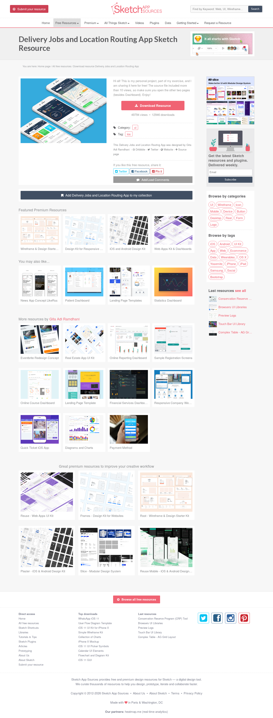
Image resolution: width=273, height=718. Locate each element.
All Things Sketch (116, 23)
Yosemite (216, 264)
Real (229, 218)
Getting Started (187, 23)
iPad (243, 264)
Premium (90, 23)
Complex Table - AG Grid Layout (239, 332)
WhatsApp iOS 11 (88, 618)
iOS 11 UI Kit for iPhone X (93, 628)
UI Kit (237, 244)
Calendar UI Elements (91, 651)
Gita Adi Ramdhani (64, 318)
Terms (175, 693)
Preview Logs (227, 315)
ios (129, 134)
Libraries (23, 632)
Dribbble (140, 149)
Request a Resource (217, 23)
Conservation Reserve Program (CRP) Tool (163, 618)
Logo (213, 224)
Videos (139, 23)
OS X (242, 257)
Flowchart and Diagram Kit (93, 655)
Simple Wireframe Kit (90, 632)
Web (223, 250)
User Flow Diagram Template (95, 623)
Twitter (154, 149)
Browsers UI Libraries (232, 307)
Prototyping (25, 651)
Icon (238, 205)
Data (168, 23)
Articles (23, 646)
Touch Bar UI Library (231, 324)
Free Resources (66, 23)
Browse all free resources (139, 599)
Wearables (228, 257)
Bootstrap (216, 277)
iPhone (231, 264)
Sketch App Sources (115, 693)
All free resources (29, 623)
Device (227, 211)
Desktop (215, 218)
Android (225, 244)
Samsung (216, 270)
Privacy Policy (193, 693)
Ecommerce (238, 250)
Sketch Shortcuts (29, 628)
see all (240, 290)
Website (168, 149)
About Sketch (26, 660)
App (212, 250)
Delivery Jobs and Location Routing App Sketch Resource (98, 43)
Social (231, 270)
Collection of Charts (89, 637)
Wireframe (224, 205)
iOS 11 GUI (85, 660)
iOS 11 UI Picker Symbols (93, 646)
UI (211, 205)
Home (46, 23)
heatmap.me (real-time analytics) (146, 711)
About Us (24, 655)
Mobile (214, 211)
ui (135, 127)
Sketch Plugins (27, 641)
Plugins (154, 23)
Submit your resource (31, 664)
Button (241, 211)
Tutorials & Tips (28, 637)
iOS (212, 244)
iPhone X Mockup (88, 641)
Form (239, 218)
